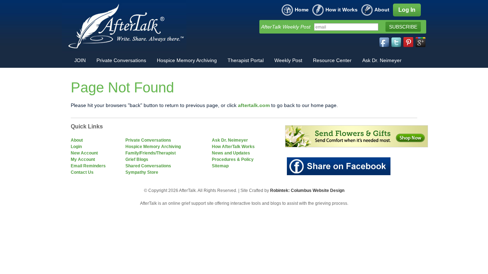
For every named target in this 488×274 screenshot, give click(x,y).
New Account (84, 153)
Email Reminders (88, 165)
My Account (83, 159)
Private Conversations (148, 140)
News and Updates (231, 153)
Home (302, 9)
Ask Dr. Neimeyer (230, 140)
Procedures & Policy (233, 159)
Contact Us (82, 172)
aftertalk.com (254, 105)
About (381, 9)
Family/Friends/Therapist (150, 153)
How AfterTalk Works (233, 146)
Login (76, 146)
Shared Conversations (148, 165)
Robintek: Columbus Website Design (307, 190)
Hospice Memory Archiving (153, 146)
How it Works (341, 9)
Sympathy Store (141, 172)
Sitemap (220, 165)
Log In (406, 10)
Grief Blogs (136, 159)
